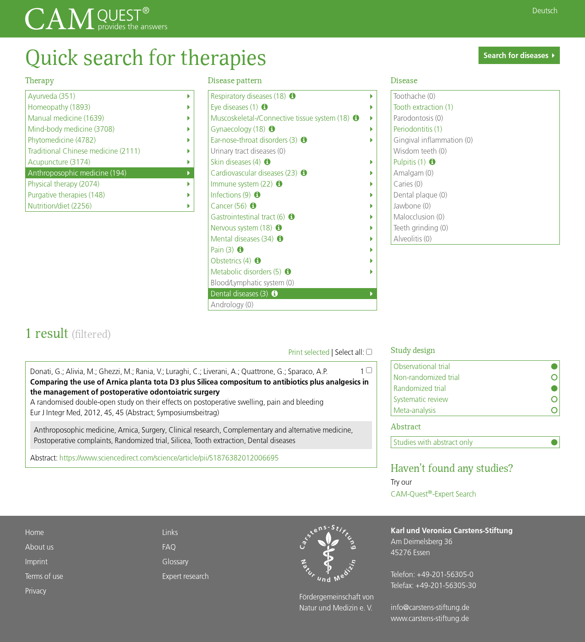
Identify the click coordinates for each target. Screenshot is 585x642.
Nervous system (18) (242, 227)
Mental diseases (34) (243, 238)
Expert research (185, 576)
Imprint (36, 561)
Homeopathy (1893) (59, 107)
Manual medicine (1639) (66, 118)
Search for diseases (516, 55)
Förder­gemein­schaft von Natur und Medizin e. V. (336, 602)
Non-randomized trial (427, 377)
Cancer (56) (229, 205)
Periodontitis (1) (418, 129)
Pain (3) (223, 249)
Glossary (175, 561)
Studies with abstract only (433, 442)
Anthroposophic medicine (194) (77, 172)
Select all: (350, 352)
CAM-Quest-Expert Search (433, 493)
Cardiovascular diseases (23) (255, 172)
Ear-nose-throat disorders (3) (255, 139)
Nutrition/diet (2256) (59, 205)
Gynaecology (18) (239, 129)
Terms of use (44, 576)
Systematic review (421, 399)
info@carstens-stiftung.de (430, 607)
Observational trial (422, 366)
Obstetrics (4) (232, 260)
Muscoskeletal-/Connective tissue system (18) (281, 118)
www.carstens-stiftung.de (430, 618)
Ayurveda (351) (51, 96)
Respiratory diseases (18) (249, 96)
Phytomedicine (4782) (62, 139)
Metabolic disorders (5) (247, 271)
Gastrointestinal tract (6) (249, 216)
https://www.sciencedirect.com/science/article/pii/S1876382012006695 (169, 457)
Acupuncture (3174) (59, 161)
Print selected (309, 352)
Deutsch (545, 10)
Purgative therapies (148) (66, 194)
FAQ (169, 546)
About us (39, 546)
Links (170, 532)
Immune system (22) (242, 183)
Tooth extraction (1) (423, 107)
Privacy (35, 590)
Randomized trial (420, 388)
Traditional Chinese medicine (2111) (84, 150)
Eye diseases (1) (235, 107)
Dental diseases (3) (240, 293)
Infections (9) (231, 194)
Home (34, 532)
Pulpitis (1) (410, 161)
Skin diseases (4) (236, 161)
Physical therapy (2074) (63, 183)
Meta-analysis (415, 410)
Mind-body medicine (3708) (71, 129)
